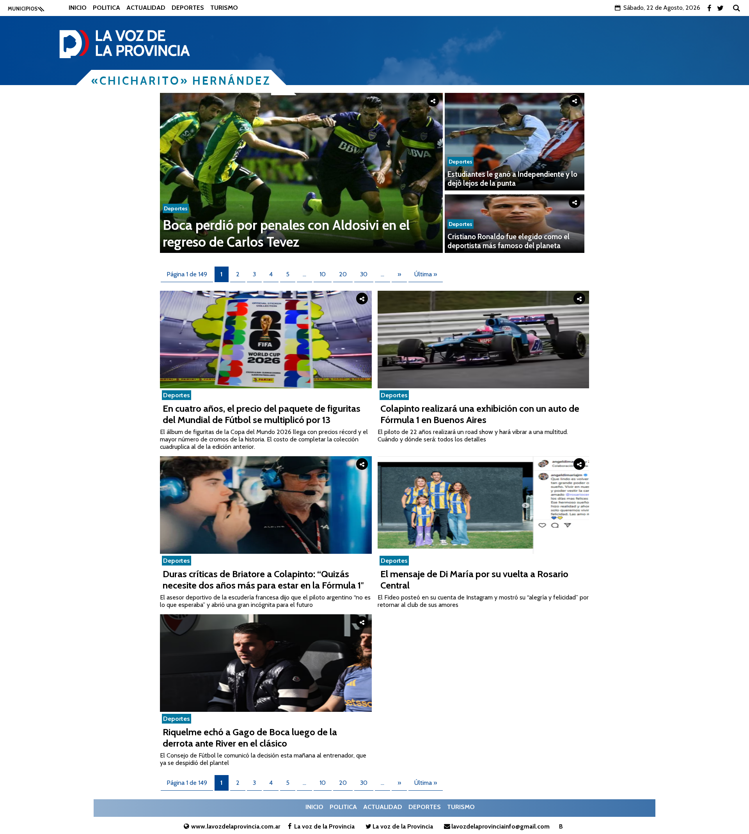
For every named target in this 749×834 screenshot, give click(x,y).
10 (322, 274)
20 (343, 274)
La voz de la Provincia (324, 826)
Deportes (188, 7)
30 (363, 274)
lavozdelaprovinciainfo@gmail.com (500, 826)
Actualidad (145, 7)
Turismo (224, 7)
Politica (106, 7)
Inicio (78, 7)
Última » (425, 274)
